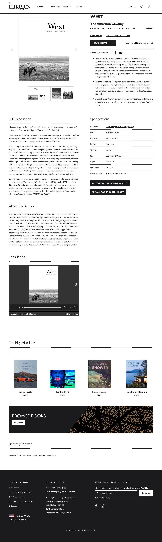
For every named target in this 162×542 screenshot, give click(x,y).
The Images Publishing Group (120, 126)
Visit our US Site (23, 516)
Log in (128, 43)
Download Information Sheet (110, 183)
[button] (142, 7)
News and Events (59, 7)
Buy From (100, 42)
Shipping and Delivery (22, 492)
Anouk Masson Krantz (117, 173)
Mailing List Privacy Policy (102, 498)
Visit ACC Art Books (17, 519)
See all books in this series (108, 192)
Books (40, 7)
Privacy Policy (18, 497)
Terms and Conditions (22, 501)
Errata (14, 506)
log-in (16, 455)
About (79, 7)
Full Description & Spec (118, 35)
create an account (29, 455)
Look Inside (96, 35)
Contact (15, 488)
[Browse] (81, 419)
